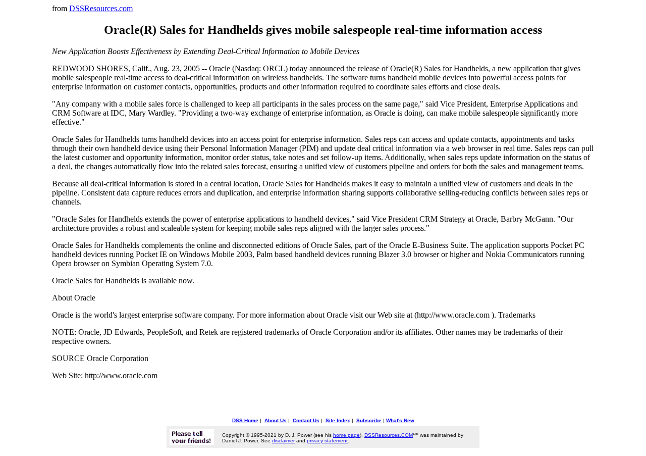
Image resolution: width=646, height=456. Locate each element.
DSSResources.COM (388, 435)
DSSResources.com (101, 8)
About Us (275, 420)
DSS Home (245, 420)
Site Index (338, 420)
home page (346, 435)
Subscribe (369, 420)
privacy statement (327, 440)
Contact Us (306, 420)
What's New (400, 420)
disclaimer (283, 440)
